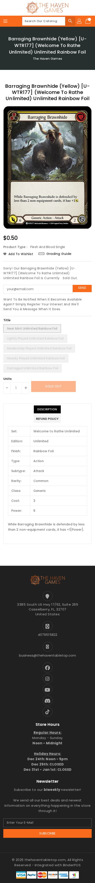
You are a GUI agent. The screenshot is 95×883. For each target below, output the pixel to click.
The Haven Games (47, 58)
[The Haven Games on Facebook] (47, 667)
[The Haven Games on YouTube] (47, 689)
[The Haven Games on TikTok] (47, 712)
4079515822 (47, 634)
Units (7, 378)
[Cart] (88, 21)
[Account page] (79, 21)
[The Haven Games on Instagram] (47, 678)
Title (7, 320)
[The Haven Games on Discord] (47, 701)
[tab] (47, 409)
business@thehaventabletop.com (47, 655)
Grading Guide (59, 253)
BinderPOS (72, 865)
